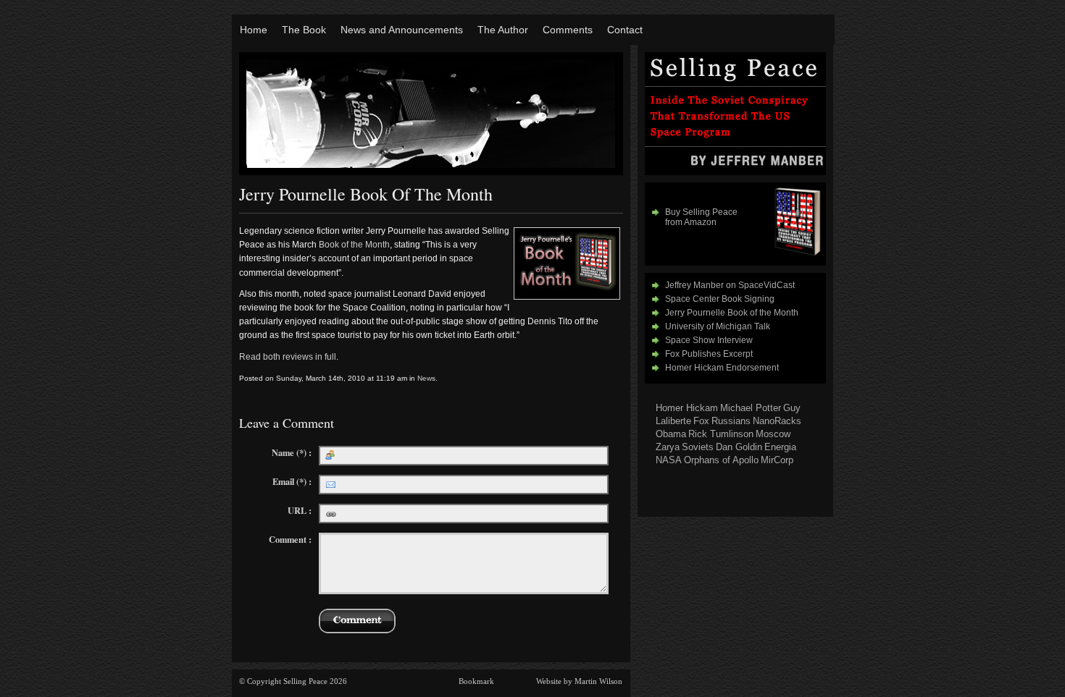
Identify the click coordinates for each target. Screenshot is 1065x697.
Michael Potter (750, 407)
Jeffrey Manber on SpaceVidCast (730, 285)
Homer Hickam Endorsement (722, 368)
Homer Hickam (687, 407)
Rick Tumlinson (720, 433)
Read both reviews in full (287, 357)
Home (253, 29)
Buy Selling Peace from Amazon (701, 217)
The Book (304, 29)
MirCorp (777, 460)
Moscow (773, 433)
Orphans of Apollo (721, 460)
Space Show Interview (709, 340)
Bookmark (476, 681)
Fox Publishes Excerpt (709, 354)
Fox (701, 420)
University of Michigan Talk (717, 326)
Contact (625, 29)
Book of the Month (354, 245)
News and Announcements (402, 29)
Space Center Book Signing (719, 299)
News (426, 378)
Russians (731, 420)
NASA (669, 460)
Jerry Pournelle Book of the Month (731, 313)
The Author (502, 29)
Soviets (698, 447)
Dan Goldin (739, 447)
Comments (568, 29)
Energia (780, 447)
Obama (671, 433)
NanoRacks (777, 420)
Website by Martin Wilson (579, 681)
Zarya (668, 447)
